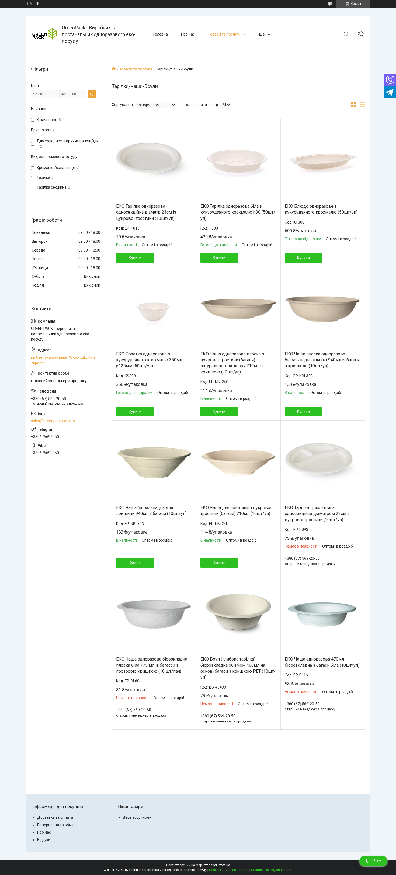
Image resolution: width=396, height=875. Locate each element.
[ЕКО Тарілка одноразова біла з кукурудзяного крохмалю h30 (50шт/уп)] (238, 161)
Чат (377, 861)
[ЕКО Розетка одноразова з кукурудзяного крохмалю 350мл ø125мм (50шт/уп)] (154, 309)
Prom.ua (224, 865)
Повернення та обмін (56, 825)
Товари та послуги (224, 34)
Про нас (188, 34)
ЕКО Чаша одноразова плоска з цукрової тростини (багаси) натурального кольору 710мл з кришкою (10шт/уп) (232, 363)
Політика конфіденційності (271, 870)
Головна (160, 34)
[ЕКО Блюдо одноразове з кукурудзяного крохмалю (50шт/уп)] (323, 161)
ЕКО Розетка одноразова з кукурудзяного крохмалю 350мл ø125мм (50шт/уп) (149, 360)
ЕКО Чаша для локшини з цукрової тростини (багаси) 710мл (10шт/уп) (236, 510)
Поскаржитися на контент (229, 870)
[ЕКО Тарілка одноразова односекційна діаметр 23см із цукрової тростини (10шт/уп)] (154, 161)
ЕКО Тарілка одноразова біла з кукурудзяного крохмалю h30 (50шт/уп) (237, 212)
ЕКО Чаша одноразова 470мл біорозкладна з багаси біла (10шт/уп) (322, 662)
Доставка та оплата (55, 817)
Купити (135, 258)
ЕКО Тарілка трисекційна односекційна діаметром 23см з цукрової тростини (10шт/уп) (317, 513)
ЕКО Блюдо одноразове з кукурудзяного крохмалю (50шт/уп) (321, 209)
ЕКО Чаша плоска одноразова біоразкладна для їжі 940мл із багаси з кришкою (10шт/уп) (322, 360)
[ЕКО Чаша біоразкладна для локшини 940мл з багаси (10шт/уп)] (154, 463)
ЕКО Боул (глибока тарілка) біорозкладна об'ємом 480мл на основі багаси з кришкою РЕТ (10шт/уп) (238, 668)
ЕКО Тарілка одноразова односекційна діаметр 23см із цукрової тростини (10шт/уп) (146, 212)
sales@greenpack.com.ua (53, 421)
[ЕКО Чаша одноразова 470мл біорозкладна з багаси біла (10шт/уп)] (323, 614)
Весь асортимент (138, 817)
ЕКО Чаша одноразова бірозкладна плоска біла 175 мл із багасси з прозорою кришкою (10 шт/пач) (151, 665)
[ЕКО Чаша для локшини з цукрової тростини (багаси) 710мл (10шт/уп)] (238, 463)
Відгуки (43, 840)
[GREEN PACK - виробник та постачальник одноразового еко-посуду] (44, 34)
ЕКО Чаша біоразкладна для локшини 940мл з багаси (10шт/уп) (151, 510)
